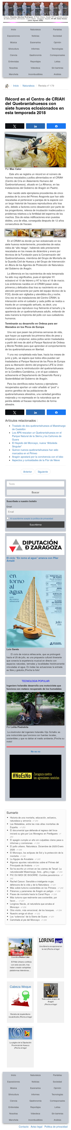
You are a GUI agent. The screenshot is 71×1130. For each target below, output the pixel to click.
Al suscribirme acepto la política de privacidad (31, 518)
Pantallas (57, 29)
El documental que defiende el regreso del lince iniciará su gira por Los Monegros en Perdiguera (35, 833)
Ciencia (13, 55)
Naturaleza (35, 29)
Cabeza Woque (20, 986)
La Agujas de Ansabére (25, 859)
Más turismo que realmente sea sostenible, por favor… (33, 899)
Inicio (13, 29)
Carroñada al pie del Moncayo (28, 919)
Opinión (57, 42)
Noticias (35, 35)
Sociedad (57, 35)
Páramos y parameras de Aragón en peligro (35, 891)
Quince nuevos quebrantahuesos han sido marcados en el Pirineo (35, 451)
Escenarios (35, 42)
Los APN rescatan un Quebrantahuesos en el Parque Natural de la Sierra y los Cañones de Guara (37, 436)
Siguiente (43, 471)
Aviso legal (36, 1126)
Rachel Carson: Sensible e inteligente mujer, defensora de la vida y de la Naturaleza (33, 883)
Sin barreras (57, 67)
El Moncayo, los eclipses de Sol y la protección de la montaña (36, 854)
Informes (35, 48)
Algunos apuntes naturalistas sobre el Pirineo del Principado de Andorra (34, 864)
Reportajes (35, 61)
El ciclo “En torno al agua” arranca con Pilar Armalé (32, 559)
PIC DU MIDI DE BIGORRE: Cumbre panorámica (36, 876)
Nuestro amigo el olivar (25, 913)
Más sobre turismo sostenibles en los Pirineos (36, 887)
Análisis (57, 74)
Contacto (24, 1126)
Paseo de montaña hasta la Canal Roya (33, 894)
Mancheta (13, 74)
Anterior (27, 471)
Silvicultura (13, 48)
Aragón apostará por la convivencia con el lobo (37, 456)
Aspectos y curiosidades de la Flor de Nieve (36, 460)
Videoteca (35, 67)
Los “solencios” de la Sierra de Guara (32, 916)
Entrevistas (13, 61)
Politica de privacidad (56, 1126)
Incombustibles (35, 74)
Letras (57, 61)
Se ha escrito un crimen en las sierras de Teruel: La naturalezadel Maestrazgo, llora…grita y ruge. (36, 870)
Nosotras (13, 67)
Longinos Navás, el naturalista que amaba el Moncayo (32, 905)
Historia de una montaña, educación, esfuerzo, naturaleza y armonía (33, 819)
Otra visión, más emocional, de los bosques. (36, 910)
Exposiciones (13, 35)
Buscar (35, 492)
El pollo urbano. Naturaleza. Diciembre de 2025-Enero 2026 (36, 848)
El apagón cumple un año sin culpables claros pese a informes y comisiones (36, 841)
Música (13, 42)
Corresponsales (57, 55)
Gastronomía (35, 55)
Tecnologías (57, 48)
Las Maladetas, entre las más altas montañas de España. (34, 825)
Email (9, 506)
